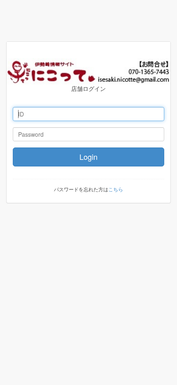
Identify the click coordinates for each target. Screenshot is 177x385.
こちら (115, 188)
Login (88, 156)
